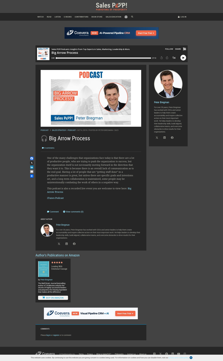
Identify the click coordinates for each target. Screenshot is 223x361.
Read (49, 17)
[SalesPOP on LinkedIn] (66, 244)
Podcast (45, 130)
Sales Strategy (59, 130)
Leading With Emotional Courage (59, 267)
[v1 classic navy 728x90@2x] (111, 33)
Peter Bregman (105, 130)
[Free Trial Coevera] (90, 313)
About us (142, 354)
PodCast (72, 130)
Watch (40, 17)
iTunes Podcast (55, 198)
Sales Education (113, 17)
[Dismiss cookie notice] (191, 357)
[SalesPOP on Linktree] (154, 354)
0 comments (49, 148)
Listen (58, 17)
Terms (81, 354)
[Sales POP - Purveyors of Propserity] (111, 6)
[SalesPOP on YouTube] (179, 354)
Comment (54, 211)
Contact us (131, 354)
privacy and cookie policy (178, 357)
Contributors (81, 17)
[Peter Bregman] (47, 230)
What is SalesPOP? (103, 354)
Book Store (96, 17)
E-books (67, 17)
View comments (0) (74, 211)
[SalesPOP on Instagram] (185, 354)
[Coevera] (47, 354)
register (56, 335)
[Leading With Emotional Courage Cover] (43, 269)
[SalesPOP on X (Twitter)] (59, 244)
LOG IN (183, 17)
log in (48, 335)
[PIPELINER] (126, 17)
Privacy (90, 354)
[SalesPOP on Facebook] (74, 244)
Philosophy (119, 354)
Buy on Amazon (54, 297)
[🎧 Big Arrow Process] (91, 98)
